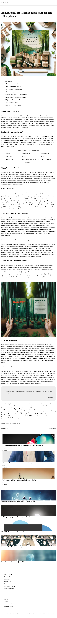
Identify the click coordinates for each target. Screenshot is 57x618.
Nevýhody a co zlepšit (12, 102)
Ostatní (54, 428)
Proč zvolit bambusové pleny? (14, 86)
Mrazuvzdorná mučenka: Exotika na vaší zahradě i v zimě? (18, 501)
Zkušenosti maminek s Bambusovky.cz (16, 94)
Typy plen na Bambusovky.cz (14, 89)
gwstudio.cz (4, 2)
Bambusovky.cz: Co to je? (13, 83)
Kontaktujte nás (16, 423)
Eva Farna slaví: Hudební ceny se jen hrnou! (14, 547)
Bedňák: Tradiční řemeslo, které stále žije (17, 463)
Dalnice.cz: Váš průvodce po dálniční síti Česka (19, 480)
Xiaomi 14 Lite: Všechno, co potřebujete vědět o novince (23, 445)
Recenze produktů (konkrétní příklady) (16, 97)
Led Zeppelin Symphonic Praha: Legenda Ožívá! (15, 517)
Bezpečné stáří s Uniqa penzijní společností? (14, 562)
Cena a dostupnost (11, 91)
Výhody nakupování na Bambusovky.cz (17, 100)
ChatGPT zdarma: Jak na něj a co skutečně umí (15, 532)
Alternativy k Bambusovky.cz (14, 105)
